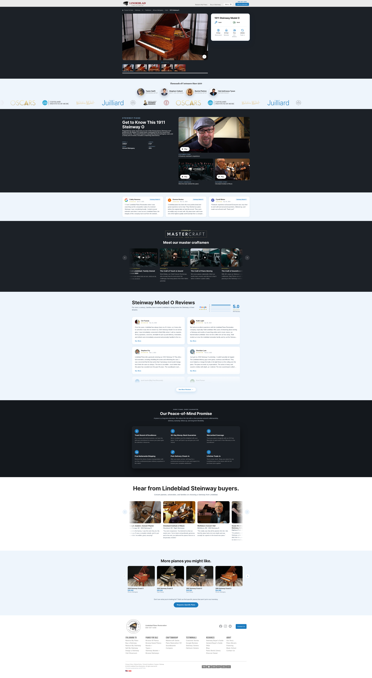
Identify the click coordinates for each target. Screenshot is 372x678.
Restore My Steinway (133, 645)
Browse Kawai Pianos (153, 643)
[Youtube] (230, 626)
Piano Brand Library (213, 650)
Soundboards (171, 645)
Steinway (137, 10)
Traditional (148, 10)
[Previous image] (126, 37)
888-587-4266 (242, 1)
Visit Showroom (131, 653)
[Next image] (204, 37)
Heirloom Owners (192, 648)
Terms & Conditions (148, 664)
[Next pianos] (247, 576)
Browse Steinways (152, 653)
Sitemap (161, 664)
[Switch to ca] (130, 671)
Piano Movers (231, 643)
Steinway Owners (192, 645)
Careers (156, 664)
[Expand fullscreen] (204, 57)
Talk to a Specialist (242, 4)
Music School (231, 648)
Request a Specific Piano (186, 605)
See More (138, 341)
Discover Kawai (211, 653)
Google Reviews (192, 643)
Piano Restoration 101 (174, 643)
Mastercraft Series (172, 640)
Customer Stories (192, 640)
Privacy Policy (129, 664)
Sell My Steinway (131, 648)
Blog (207, 648)
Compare (169, 648)
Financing (229, 645)
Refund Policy (138, 664)
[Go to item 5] (168, 62)
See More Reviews (185, 389)
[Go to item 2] (163, 62)
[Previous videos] (125, 258)
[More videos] (247, 258)
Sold (166, 10)
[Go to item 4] (166, 62)
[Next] (247, 512)
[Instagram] (225, 626)
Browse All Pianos (152, 640)
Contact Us (241, 626)
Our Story (229, 640)
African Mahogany (158, 10)
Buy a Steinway (215, 5)
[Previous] (125, 512)
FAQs (208, 645)
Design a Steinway (132, 650)
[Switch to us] (126, 670)
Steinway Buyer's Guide (214, 640)
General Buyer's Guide (214, 643)
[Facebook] (220, 626)
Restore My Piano (201, 5)
